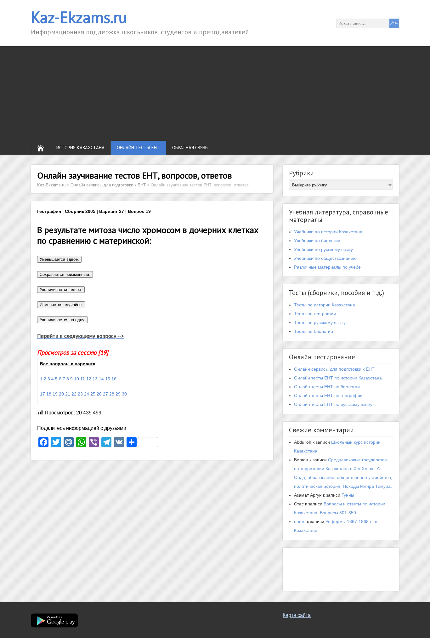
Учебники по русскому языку (323, 249)
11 (82, 378)
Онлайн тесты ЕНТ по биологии (327, 386)
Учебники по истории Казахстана (328, 231)
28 (111, 393)
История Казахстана (80, 148)
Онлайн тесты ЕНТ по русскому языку (333, 404)
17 (42, 393)
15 (107, 378)
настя (300, 521)
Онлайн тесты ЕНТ (138, 148)
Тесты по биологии (313, 331)
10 (76, 378)
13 (95, 378)
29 (118, 393)
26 (99, 393)
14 (101, 378)
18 (48, 393)
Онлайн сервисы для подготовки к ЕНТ (334, 369)
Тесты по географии (315, 313)
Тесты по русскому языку (320, 322)
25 (92, 393)
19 (55, 393)
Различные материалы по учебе (327, 267)
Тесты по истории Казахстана (324, 304)
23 (80, 393)
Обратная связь (190, 148)
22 (73, 393)
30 (124, 393)
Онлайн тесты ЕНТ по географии (328, 395)
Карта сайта (297, 615)
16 (113, 378)
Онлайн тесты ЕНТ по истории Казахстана (338, 377)
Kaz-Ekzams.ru (79, 17)
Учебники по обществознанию (325, 258)
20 (61, 393)
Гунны (348, 495)
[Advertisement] (215, 93)
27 (105, 393)
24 (86, 393)
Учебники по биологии (317, 240)
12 (88, 378)
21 (67, 393)
